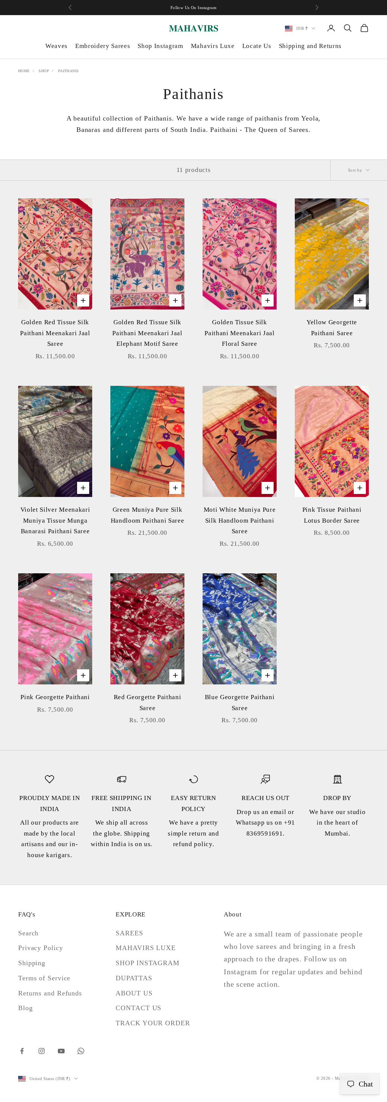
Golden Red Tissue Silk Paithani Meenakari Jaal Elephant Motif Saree (147, 333)
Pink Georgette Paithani (55, 697)
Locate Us (256, 46)
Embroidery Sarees (102, 46)
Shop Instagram (160, 46)
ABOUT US (134, 993)
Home (24, 71)
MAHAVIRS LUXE (146, 948)
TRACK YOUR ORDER (153, 1023)
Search (28, 933)
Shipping (31, 963)
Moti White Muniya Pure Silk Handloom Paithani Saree (240, 520)
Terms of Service (44, 978)
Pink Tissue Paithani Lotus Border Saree (331, 515)
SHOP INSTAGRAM (148, 963)
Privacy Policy (40, 948)
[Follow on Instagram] (41, 1051)
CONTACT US (138, 1008)
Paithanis (68, 71)
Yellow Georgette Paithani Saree (332, 328)
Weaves (56, 46)
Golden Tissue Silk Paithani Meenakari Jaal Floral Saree (239, 333)
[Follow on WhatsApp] (81, 1051)
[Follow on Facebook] (22, 1051)
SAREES (129, 933)
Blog (25, 1008)
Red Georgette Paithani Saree (147, 702)
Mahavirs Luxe (213, 46)
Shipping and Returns (310, 46)
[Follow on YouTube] (61, 1051)
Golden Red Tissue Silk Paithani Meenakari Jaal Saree (55, 333)
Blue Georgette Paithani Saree (239, 702)
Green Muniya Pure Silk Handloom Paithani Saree (147, 515)
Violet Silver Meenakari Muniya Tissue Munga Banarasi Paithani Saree (55, 520)
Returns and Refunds (50, 993)
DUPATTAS (134, 978)
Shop (44, 71)
